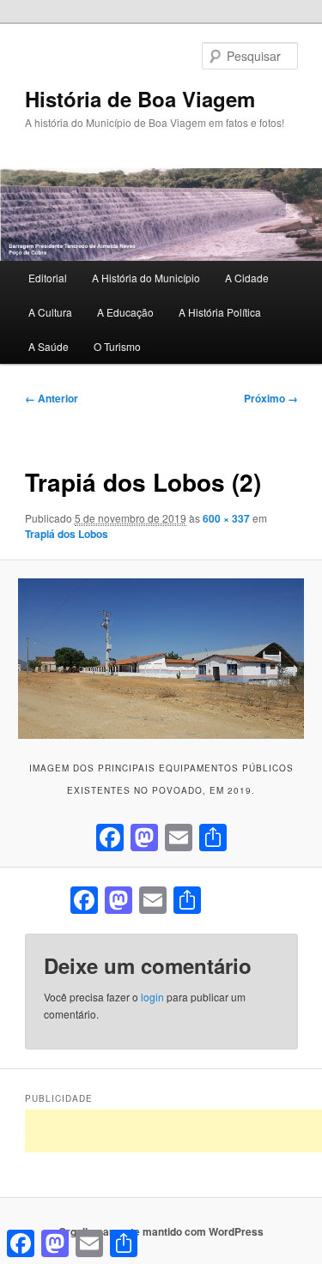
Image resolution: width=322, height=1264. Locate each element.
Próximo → (271, 398)
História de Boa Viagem (140, 98)
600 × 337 (226, 518)
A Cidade (247, 277)
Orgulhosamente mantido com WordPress (161, 1231)
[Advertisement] (173, 1131)
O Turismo (117, 346)
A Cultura (50, 312)
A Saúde (48, 346)
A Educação (125, 312)
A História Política (220, 312)
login (152, 996)
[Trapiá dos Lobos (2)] (160, 658)
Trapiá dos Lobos (66, 533)
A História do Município (146, 277)
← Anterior (51, 398)
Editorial (47, 277)
